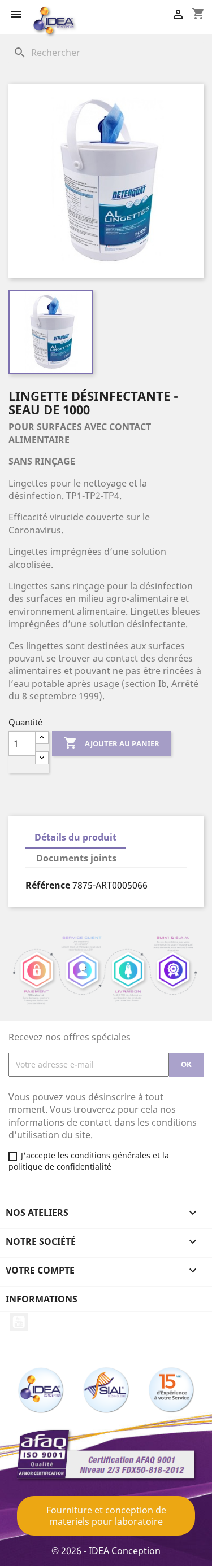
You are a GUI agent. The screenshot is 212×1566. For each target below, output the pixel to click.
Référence (47, 885)
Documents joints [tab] (76, 858)
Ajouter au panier (111, 743)
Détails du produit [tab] (75, 837)
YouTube (19, 1322)
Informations (41, 1299)
